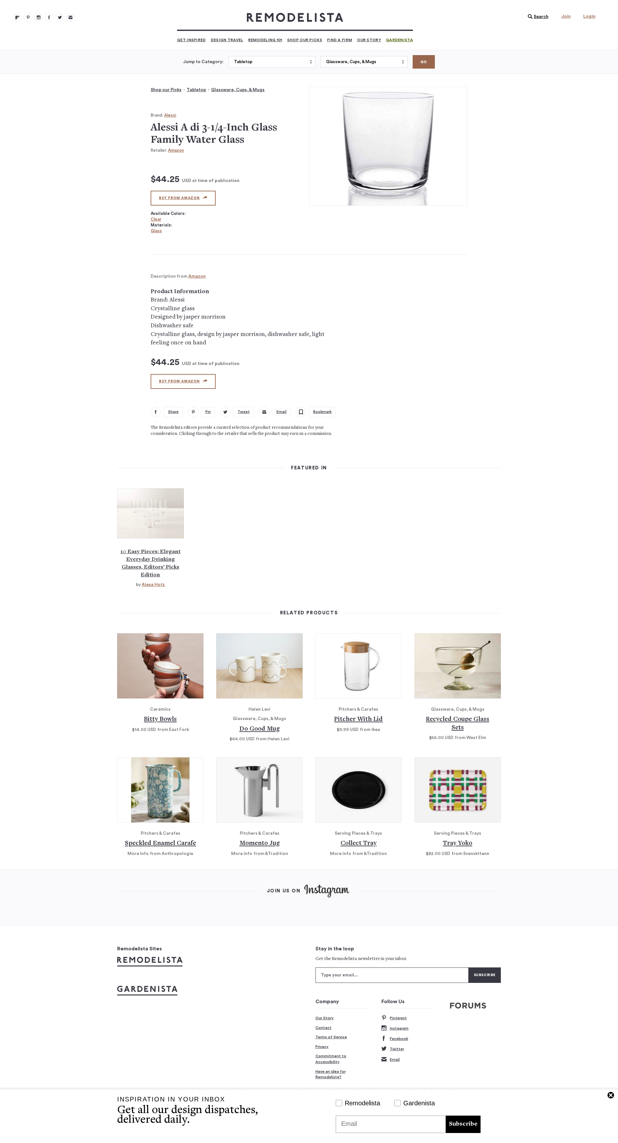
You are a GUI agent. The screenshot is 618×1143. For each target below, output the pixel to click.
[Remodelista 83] (59, 17)
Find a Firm (339, 40)
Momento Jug (259, 843)
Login (589, 16)
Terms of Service (331, 1037)
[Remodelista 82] (49, 17)
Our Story (369, 40)
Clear (156, 219)
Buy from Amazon (179, 198)
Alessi (170, 115)
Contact (323, 1028)
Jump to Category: (203, 62)
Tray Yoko (457, 843)
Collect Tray (359, 843)
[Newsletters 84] (70, 17)
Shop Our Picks (304, 40)
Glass (156, 231)
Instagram (399, 1028)
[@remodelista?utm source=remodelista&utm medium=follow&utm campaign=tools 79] (17, 17)
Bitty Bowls (160, 719)
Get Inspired (191, 40)
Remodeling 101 (265, 40)
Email (395, 1059)
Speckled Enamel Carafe (160, 843)
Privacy (322, 1047)
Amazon (176, 150)
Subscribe (463, 1124)
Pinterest (398, 1018)
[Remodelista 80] (28, 17)
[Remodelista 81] (38, 17)
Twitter (397, 1049)
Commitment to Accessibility (330, 1059)
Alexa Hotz (153, 584)
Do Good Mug (259, 729)
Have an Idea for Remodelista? (330, 1074)
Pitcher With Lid (358, 719)
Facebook (399, 1039)
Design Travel (227, 40)
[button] (536, 17)
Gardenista (399, 40)
